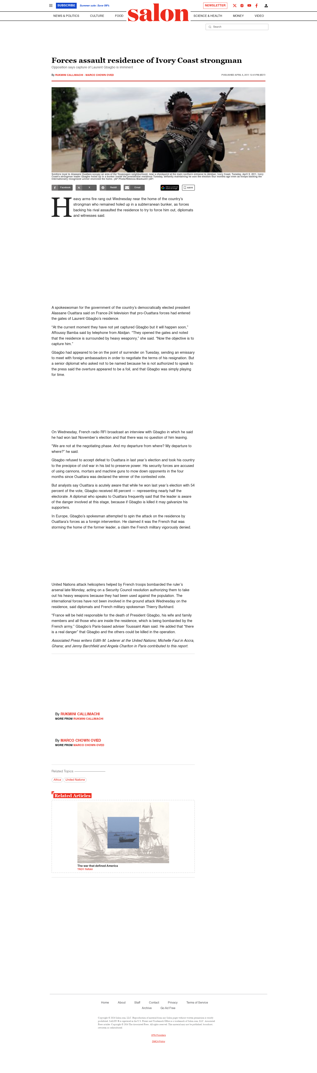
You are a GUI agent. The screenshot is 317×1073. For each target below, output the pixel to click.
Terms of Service (197, 1002)
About (121, 1002)
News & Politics (66, 16)
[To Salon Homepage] (158, 12)
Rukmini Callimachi (69, 75)
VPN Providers (158, 1035)
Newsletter (215, 5)
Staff (137, 1002)
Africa (57, 779)
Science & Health (208, 16)
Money (238, 16)
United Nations (75, 779)
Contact (154, 1002)
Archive (147, 1008)
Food (119, 16)
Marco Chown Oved (99, 75)
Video (259, 16)
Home (105, 1002)
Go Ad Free (168, 1008)
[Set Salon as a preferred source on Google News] (170, 188)
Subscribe (66, 5)
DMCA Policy (158, 1042)
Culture (97, 16)
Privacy (173, 1002)
